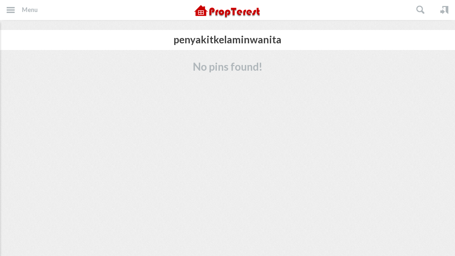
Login (444, 10)
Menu (30, 9)
